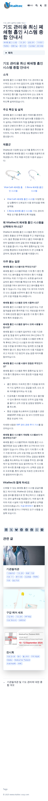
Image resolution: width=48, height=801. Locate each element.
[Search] (37, 5)
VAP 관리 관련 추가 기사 (27, 424)
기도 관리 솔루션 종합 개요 (14, 23)
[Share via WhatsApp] (37, 530)
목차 (10, 52)
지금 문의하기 (26, 505)
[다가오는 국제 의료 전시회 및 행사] (24, 649)
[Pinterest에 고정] (27, 530)
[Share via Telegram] (42, 530)
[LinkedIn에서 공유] (6, 530)
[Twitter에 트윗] (11, 530)
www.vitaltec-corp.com (19, 794)
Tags (5, 789)
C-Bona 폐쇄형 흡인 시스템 (34, 189)
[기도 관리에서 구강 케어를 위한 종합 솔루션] (24, 608)
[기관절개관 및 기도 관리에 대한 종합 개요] (24, 566)
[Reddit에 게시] (21, 530)
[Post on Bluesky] (16, 530)
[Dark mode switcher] (41, 5)
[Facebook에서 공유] (32, 530)
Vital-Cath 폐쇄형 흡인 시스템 (13, 189)
